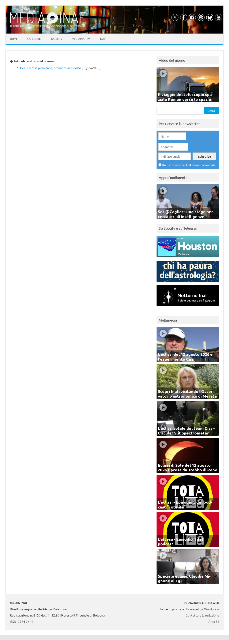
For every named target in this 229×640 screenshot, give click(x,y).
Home (14, 38)
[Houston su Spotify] (188, 258)
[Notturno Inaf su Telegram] (188, 307)
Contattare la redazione (202, 615)
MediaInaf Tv (81, 38)
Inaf (102, 38)
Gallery (56, 38)
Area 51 (213, 621)
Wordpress (211, 609)
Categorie (34, 38)
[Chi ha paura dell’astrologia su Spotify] (188, 283)
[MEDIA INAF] (47, 23)
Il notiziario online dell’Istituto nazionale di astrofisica (47, 26)
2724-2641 (25, 621)
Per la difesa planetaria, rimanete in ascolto (50, 68)
